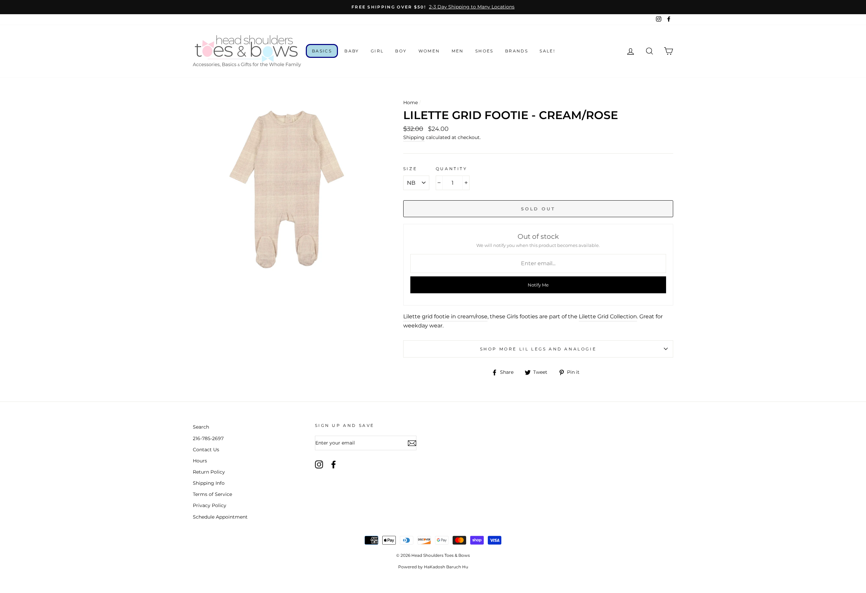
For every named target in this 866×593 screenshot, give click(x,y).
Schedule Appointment (220, 517)
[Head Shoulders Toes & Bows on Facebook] (333, 464)
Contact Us (206, 449)
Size (410, 168)
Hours (200, 460)
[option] (433, 7)
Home (410, 102)
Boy (401, 50)
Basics (322, 50)
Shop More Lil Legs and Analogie (538, 348)
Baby (351, 50)
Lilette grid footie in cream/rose (445, 316)
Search (201, 427)
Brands (516, 50)
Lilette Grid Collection (608, 316)
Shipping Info (209, 483)
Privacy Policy (209, 505)
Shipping (414, 137)
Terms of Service (212, 494)
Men (458, 50)
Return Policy (209, 472)
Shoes (484, 50)
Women (429, 50)
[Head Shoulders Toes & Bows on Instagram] (319, 464)
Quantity (452, 168)
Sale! (547, 50)
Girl (377, 50)
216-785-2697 (208, 438)
